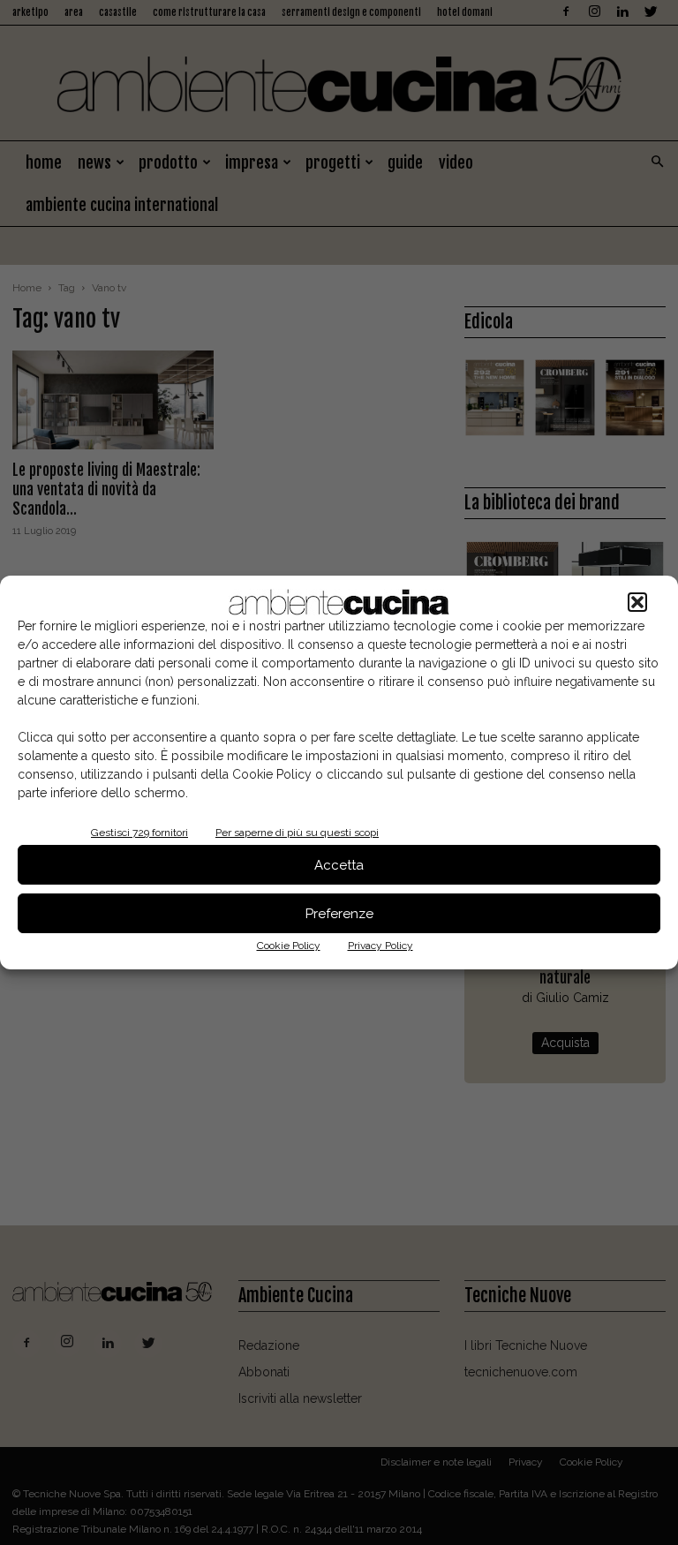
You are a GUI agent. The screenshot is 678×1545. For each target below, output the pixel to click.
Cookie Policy (288, 945)
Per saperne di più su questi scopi (297, 832)
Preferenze (339, 914)
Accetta (339, 865)
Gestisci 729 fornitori (139, 832)
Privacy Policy (380, 945)
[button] (637, 602)
